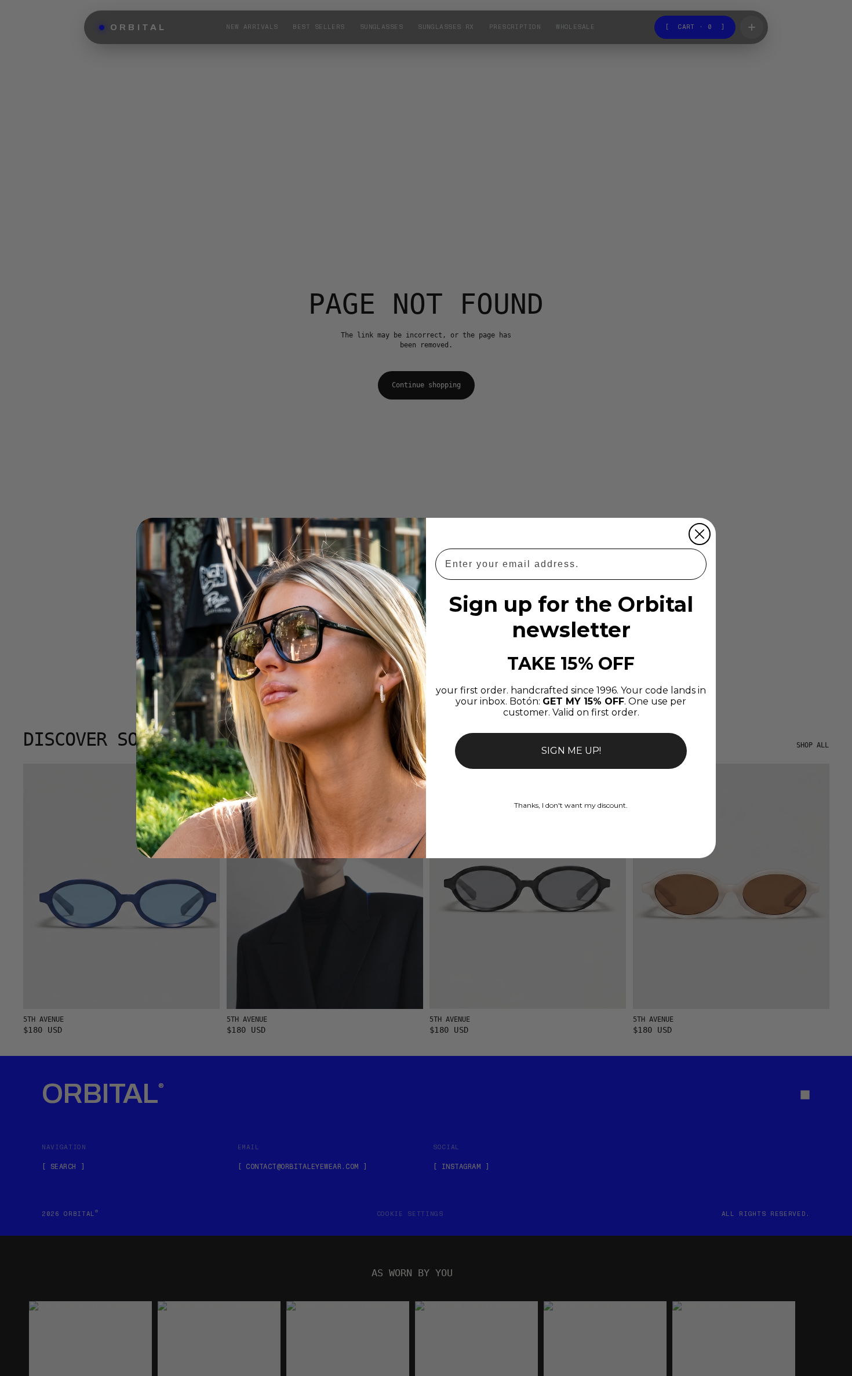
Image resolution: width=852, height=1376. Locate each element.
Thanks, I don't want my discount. (571, 805)
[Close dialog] (699, 534)
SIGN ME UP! (571, 750)
